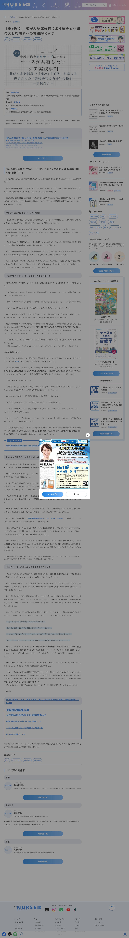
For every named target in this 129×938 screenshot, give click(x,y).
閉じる (76, 494)
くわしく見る (53, 494)
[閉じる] (88, 435)
